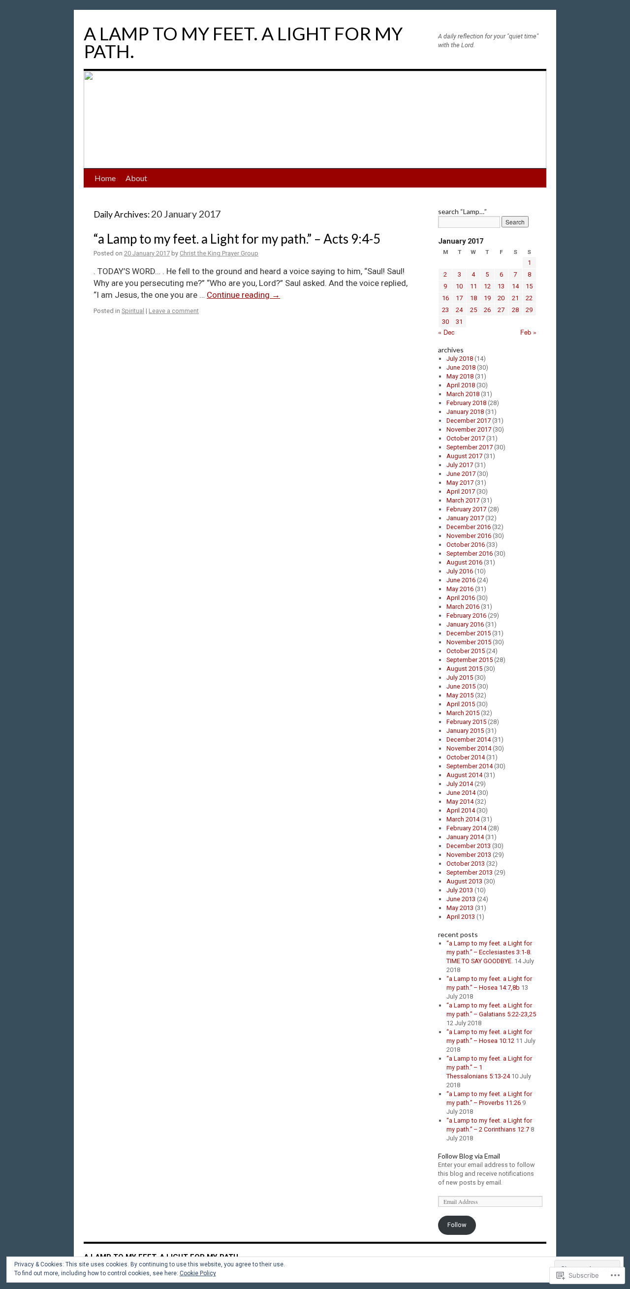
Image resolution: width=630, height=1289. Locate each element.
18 (473, 298)
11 (473, 286)
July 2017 (459, 465)
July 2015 (459, 677)
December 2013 (468, 845)
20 (501, 298)
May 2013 (459, 908)
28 (515, 310)
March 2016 (462, 606)
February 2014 (466, 828)
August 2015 (464, 668)
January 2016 (465, 624)
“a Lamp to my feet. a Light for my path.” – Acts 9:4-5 (237, 239)
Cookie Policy (198, 1273)
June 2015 (460, 686)
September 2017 (469, 447)
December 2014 (468, 739)
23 (445, 310)
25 (473, 310)
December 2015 (468, 633)
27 (501, 310)
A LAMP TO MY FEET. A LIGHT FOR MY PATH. (243, 42)
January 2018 (465, 411)
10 (459, 286)
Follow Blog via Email (469, 1156)
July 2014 (459, 783)
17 (459, 298)
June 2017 (460, 473)
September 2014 (469, 766)
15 (529, 286)
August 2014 (464, 775)
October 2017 (465, 438)
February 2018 (466, 403)
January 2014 (465, 837)
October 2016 (465, 544)
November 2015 (468, 642)
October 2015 (465, 651)
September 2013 (469, 872)
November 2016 (468, 535)
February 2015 (466, 721)
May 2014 (459, 801)
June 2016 (460, 580)
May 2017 (459, 482)
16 (445, 298)
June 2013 (460, 899)
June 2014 (460, 792)
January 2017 (465, 518)
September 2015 (469, 659)
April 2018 (460, 385)
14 (515, 286)
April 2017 (460, 491)
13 (501, 286)
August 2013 (464, 881)
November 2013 (468, 854)
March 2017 (462, 500)
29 (529, 310)
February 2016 (466, 615)
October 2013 (465, 863)
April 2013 (460, 916)
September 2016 (469, 553)
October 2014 (465, 757)
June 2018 (460, 367)
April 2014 (460, 810)
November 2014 (468, 748)
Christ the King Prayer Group (219, 253)
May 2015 (459, 695)
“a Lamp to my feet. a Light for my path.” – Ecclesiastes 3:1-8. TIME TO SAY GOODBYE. (489, 952)
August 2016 (464, 562)
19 (487, 298)
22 (529, 298)
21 (515, 298)
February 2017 (466, 509)
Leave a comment (174, 310)
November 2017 (468, 429)
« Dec (446, 332)
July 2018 (459, 358)
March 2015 (462, 713)
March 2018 (462, 394)
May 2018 (459, 376)
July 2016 (459, 571)
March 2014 (462, 819)
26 (487, 310)
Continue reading (243, 295)
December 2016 (468, 527)
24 (459, 310)
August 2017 (464, 456)
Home (105, 178)
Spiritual (133, 310)
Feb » (528, 332)
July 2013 (459, 890)
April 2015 (460, 704)
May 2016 (459, 589)
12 (487, 286)
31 (459, 321)
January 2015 (465, 730)
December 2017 (468, 420)
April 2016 (460, 597)
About (136, 178)
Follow (457, 1224)
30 (445, 321)
